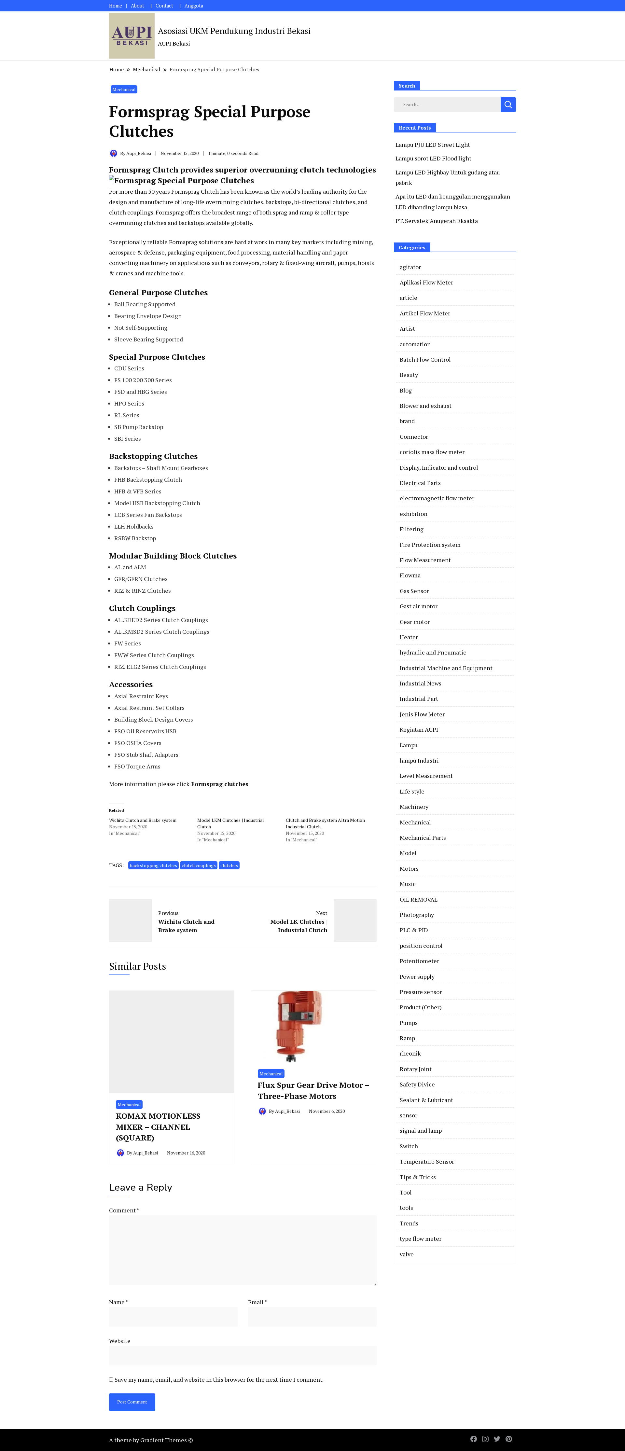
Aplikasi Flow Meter (426, 282)
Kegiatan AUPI (419, 729)
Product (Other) (421, 1007)
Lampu (409, 745)
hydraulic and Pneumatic (433, 652)
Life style (412, 791)
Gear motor (415, 622)
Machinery (414, 806)
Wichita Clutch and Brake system (142, 820)
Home (115, 6)
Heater (409, 637)
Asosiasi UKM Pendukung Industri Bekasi (234, 30)
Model (408, 853)
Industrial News (420, 683)
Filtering (412, 529)
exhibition (413, 514)
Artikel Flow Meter (425, 313)
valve (407, 1254)
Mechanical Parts (423, 837)
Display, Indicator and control (439, 467)
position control (421, 945)
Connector (414, 436)
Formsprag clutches (219, 784)
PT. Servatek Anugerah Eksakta (437, 221)
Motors (409, 868)
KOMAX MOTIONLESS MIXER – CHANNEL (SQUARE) (158, 1127)
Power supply (417, 976)
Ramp (407, 1038)
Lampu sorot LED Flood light (433, 158)
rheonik (410, 1053)
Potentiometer (419, 961)
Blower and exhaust (425, 405)
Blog (406, 390)
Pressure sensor (421, 992)
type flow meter (420, 1238)
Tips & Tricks (418, 1177)
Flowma (410, 575)
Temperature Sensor (427, 1161)
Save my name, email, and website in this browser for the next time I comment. (219, 1379)
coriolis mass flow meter (432, 452)
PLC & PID (414, 930)
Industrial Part (419, 698)
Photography (417, 915)
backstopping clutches (153, 865)
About (137, 6)
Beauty (409, 375)
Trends (409, 1223)
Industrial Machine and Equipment (446, 668)
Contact (164, 6)
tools (406, 1207)
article (408, 297)
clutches (229, 865)
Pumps (409, 1023)
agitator (410, 267)
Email (258, 1302)
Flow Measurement (425, 560)
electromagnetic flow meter (437, 498)
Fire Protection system (430, 544)
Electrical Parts (420, 483)
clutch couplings (199, 865)
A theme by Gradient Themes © (151, 1440)
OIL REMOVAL (419, 899)
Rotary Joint (416, 1069)
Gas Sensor (414, 591)
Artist (407, 328)
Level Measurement (426, 776)
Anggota (194, 6)
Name (119, 1302)
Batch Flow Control (425, 359)
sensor (408, 1115)
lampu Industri (419, 760)
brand (407, 421)
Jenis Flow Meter (422, 714)
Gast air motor (419, 606)
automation (415, 344)
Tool (406, 1192)
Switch (409, 1146)
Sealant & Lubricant (426, 1100)
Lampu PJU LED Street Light (433, 144)
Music (408, 884)
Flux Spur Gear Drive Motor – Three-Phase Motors (313, 1090)
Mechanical (124, 89)
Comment (124, 1210)
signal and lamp (421, 1130)
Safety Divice (417, 1084)
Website (120, 1341)
